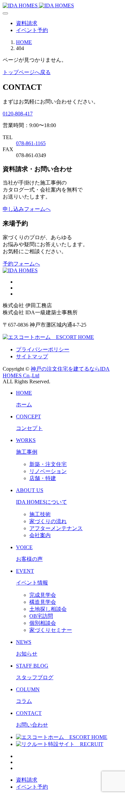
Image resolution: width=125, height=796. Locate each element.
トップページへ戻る (27, 72)
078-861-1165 (31, 143)
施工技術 (40, 514)
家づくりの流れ (48, 521)
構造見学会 (42, 602)
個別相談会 (42, 623)
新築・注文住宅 (48, 464)
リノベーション (48, 471)
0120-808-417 (18, 113)
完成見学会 (42, 595)
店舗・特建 (42, 478)
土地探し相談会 (48, 609)
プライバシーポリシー (42, 349)
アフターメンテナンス (56, 528)
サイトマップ (32, 356)
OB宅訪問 (41, 616)
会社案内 (40, 535)
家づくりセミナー (50, 630)
